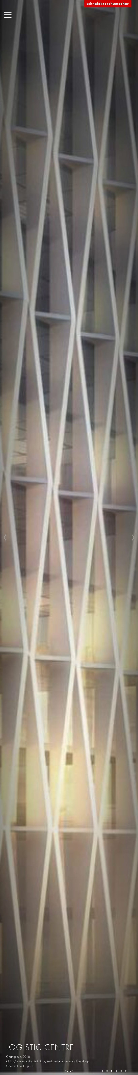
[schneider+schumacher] (107, 4)
